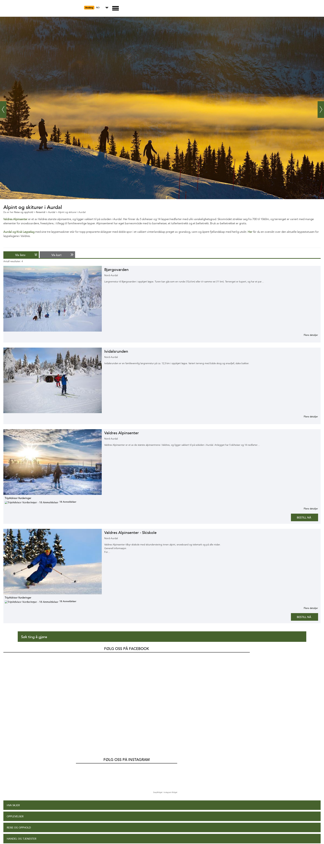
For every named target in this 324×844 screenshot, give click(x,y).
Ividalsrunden (116, 351)
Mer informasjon (306, 335)
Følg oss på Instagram (126, 760)
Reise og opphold (19, 827)
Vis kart (56, 255)
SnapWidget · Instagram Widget (165, 792)
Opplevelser (15, 816)
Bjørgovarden (116, 269)
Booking (89, 7)
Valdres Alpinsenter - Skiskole (130, 532)
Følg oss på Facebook (126, 649)
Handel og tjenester (21, 839)
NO (98, 8)
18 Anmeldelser (67, 501)
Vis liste (20, 255)
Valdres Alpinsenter (121, 433)
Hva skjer (13, 805)
